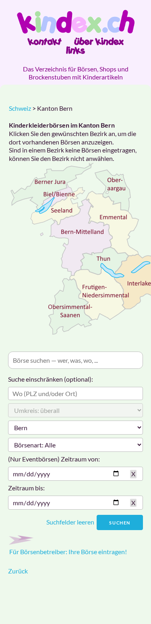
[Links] (75, 50)
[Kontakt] (44, 41)
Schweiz (20, 108)
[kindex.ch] (75, 22)
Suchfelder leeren (70, 522)
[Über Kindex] (99, 41)
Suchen (119, 522)
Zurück (18, 571)
